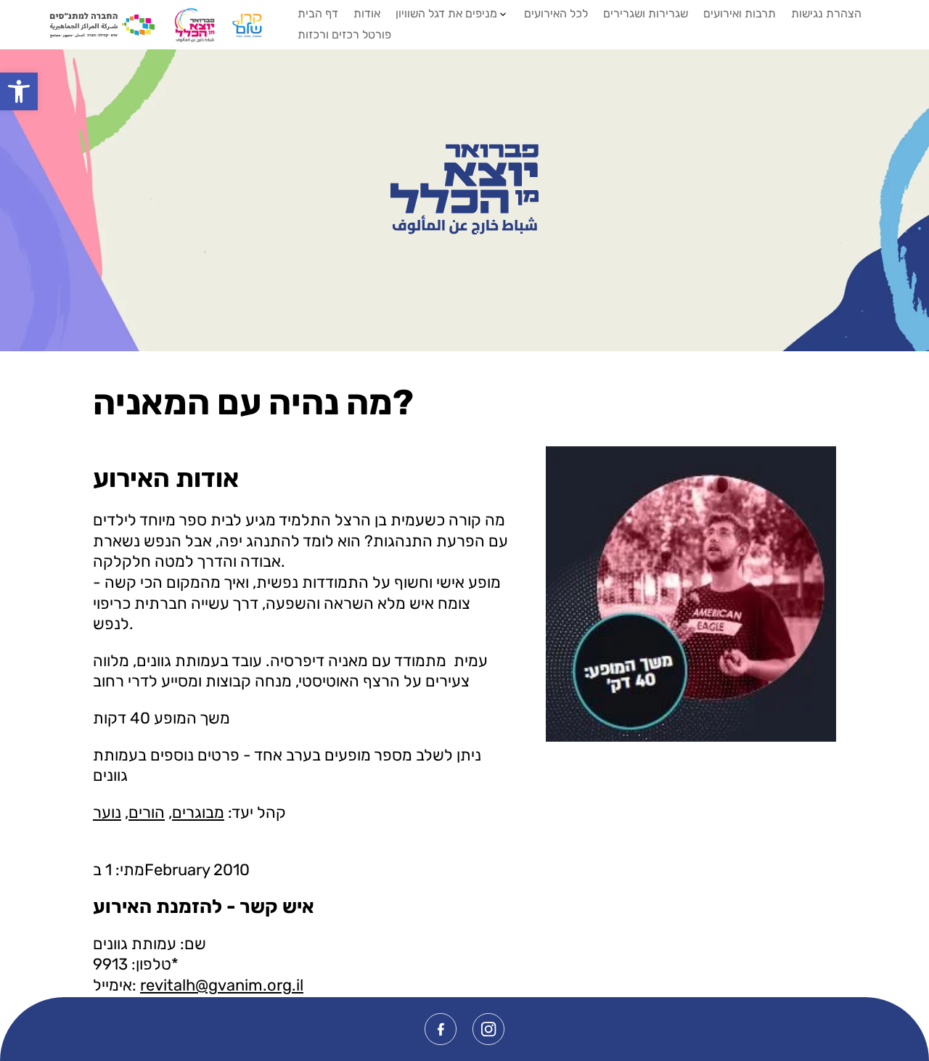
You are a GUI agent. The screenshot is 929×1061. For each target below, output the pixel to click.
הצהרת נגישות (826, 13)
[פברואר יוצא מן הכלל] (464, 189)
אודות (366, 13)
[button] (19, 91)
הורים (146, 812)
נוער (107, 812)
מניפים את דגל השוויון (446, 13)
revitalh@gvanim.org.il (221, 985)
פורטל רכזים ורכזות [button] (344, 34)
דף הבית (318, 13)
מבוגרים (198, 812)
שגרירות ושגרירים (645, 13)
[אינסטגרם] (488, 1029)
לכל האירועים (556, 13)
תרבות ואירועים (739, 13)
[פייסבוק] (441, 1029)
